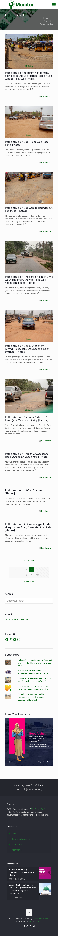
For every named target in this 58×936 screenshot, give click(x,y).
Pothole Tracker (19, 844)
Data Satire (16, 833)
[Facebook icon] (24, 925)
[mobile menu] (54, 4)
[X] (10, 639)
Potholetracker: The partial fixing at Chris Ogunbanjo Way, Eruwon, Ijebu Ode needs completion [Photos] (29, 279)
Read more (46, 96)
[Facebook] (6, 639)
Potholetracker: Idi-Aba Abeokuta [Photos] (24, 492)
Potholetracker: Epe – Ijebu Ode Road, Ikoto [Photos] (27, 143)
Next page (28, 581)
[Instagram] (19, 639)
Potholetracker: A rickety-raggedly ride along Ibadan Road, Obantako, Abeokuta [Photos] (28, 527)
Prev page (30, 560)
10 (37, 575)
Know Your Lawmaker (21, 839)
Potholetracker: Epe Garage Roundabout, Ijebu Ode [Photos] (29, 209)
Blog (46, 21)
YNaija (39, 921)
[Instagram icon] (34, 925)
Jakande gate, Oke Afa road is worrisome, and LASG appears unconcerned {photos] (31, 697)
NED (30, 921)
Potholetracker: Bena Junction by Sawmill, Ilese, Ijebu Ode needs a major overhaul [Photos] (27, 348)
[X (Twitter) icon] (27, 925)
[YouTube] (15, 639)
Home (45, 18)
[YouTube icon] (30, 925)
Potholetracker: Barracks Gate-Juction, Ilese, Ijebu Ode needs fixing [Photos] (28, 418)
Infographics (17, 850)
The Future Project (39, 809)
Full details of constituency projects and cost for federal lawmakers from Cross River (35, 663)
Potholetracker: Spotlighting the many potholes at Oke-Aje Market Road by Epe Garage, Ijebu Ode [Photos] (28, 75)
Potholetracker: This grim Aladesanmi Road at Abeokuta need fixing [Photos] (27, 455)
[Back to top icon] (29, 912)
